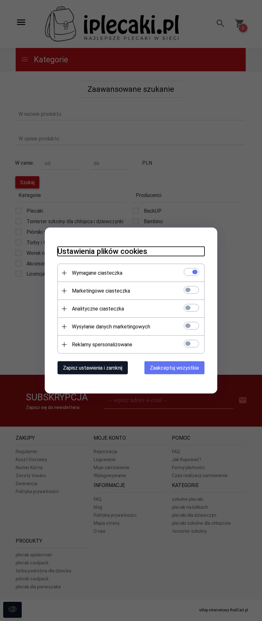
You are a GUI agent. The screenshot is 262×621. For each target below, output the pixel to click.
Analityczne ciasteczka (98, 309)
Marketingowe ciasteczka (101, 291)
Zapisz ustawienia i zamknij (92, 368)
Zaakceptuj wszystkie (174, 368)
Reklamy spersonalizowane (102, 345)
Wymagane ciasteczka (97, 273)
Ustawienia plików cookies (102, 251)
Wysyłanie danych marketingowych (111, 327)
